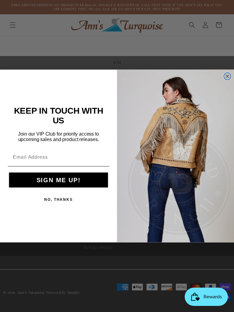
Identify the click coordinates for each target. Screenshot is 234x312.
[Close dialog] (227, 76)
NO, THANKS (58, 199)
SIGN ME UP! (59, 180)
